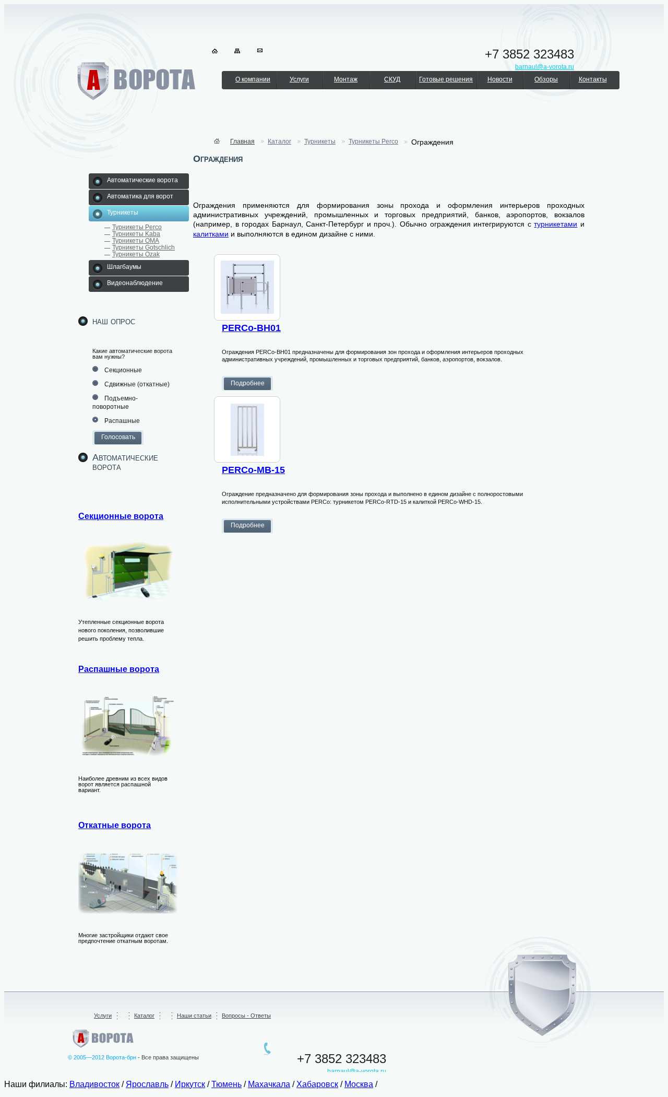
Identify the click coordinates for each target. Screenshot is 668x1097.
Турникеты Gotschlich (143, 247)
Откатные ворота (114, 825)
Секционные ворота (120, 516)
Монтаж (345, 79)
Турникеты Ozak (136, 254)
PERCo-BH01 (251, 328)
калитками (211, 234)
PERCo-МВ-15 (253, 470)
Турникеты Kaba (136, 234)
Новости (499, 79)
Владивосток (94, 1084)
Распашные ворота (118, 669)
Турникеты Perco (137, 227)
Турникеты (320, 141)
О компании (252, 79)
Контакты (593, 79)
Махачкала (269, 1084)
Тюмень (226, 1084)
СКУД (392, 79)
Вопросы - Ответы (246, 1015)
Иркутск (190, 1084)
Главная (242, 141)
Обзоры (546, 79)
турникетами (555, 224)
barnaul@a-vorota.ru (356, 1071)
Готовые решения (446, 79)
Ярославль (147, 1084)
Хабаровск (317, 1084)
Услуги (299, 79)
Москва (358, 1084)
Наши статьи (194, 1015)
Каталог (279, 141)
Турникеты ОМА (135, 240)
